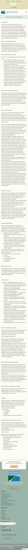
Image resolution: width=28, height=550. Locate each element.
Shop (13, 1)
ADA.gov (6, 255)
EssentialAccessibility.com (10, 258)
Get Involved (3, 514)
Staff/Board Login (5, 521)
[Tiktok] (10, 530)
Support (3, 516)
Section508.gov (7, 256)
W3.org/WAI (6, 261)
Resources (3, 517)
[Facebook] (2, 530)
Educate (3, 513)
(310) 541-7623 (6, 495)
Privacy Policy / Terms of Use (7, 520)
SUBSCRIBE (14, 466)
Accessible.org (7, 259)
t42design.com (16, 548)
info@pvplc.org (20, 79)
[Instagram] (5, 530)
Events (8, 1)
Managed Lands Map (5, 518)
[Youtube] (7, 530)
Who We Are (3, 510)
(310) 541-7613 (19, 251)
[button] (26, 12)
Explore (18, 1)
